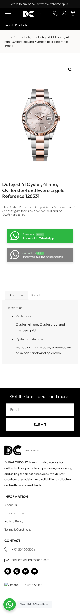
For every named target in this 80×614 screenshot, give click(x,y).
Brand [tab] (35, 295)
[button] (70, 70)
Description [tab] (17, 295)
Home (8, 37)
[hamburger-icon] (8, 13)
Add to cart (38, 274)
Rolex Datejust (26, 37)
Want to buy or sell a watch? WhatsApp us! (40, 4)
